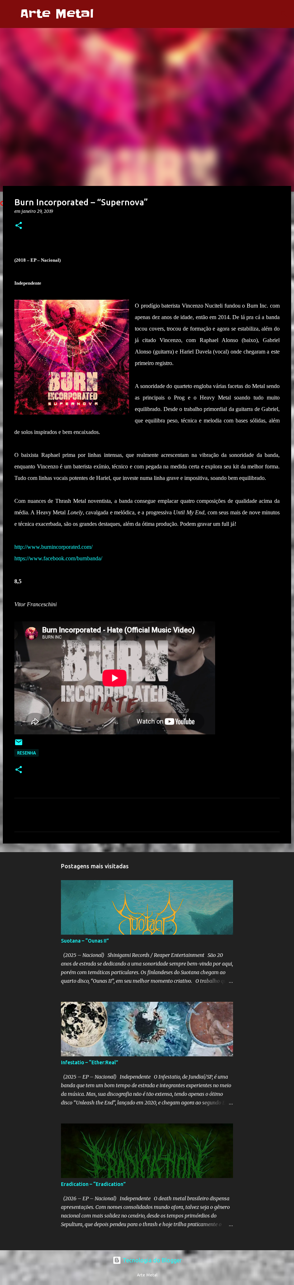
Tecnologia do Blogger (151, 1260)
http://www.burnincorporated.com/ (53, 547)
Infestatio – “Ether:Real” (89, 1062)
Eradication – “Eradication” (93, 1184)
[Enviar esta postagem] (18, 745)
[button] (18, 226)
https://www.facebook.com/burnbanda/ (58, 558)
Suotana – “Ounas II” (85, 941)
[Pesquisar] (103, 14)
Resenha (26, 753)
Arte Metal (57, 14)
